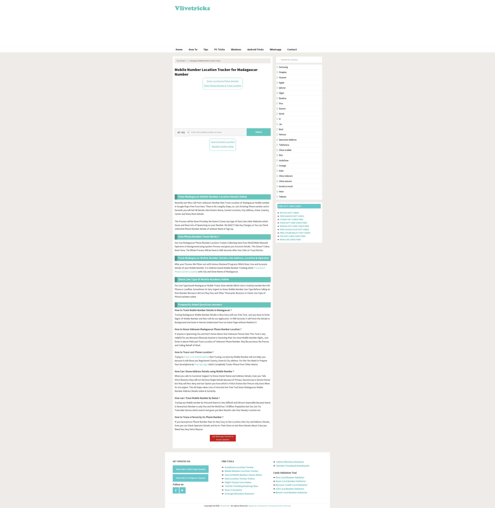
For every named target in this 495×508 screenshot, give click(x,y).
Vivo (281, 103)
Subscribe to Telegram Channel (190, 478)
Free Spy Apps (201, 364)
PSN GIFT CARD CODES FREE (293, 236)
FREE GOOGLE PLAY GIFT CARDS (294, 229)
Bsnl (281, 129)
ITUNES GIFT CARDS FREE (291, 219)
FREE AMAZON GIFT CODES (292, 216)
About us (252, 505)
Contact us (262, 505)
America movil (286, 186)
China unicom (285, 181)
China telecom (286, 175)
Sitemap (287, 505)
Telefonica (284, 144)
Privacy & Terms (275, 505)
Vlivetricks (192, 8)
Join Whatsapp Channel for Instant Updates (223, 438)
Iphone (282, 87)
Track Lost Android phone (196, 356)
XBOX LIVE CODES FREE (290, 239)
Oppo (281, 92)
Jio (280, 124)
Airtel (281, 113)
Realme (282, 98)
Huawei (282, 77)
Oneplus (283, 72)
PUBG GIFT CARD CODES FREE (293, 222)
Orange (282, 165)
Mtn (281, 155)
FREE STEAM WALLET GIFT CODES (295, 232)
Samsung (283, 67)
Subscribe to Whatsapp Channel (190, 469)
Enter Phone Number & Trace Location (222, 85)
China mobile (285, 150)
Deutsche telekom (288, 139)
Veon (281, 191)
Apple (281, 82)
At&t (281, 170)
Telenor (282, 196)
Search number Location (222, 141)
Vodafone (283, 160)
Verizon (282, 134)
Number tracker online (222, 146)
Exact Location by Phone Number (223, 81)
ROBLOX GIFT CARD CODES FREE (294, 226)
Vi (280, 118)
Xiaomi (282, 108)
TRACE (258, 132)
